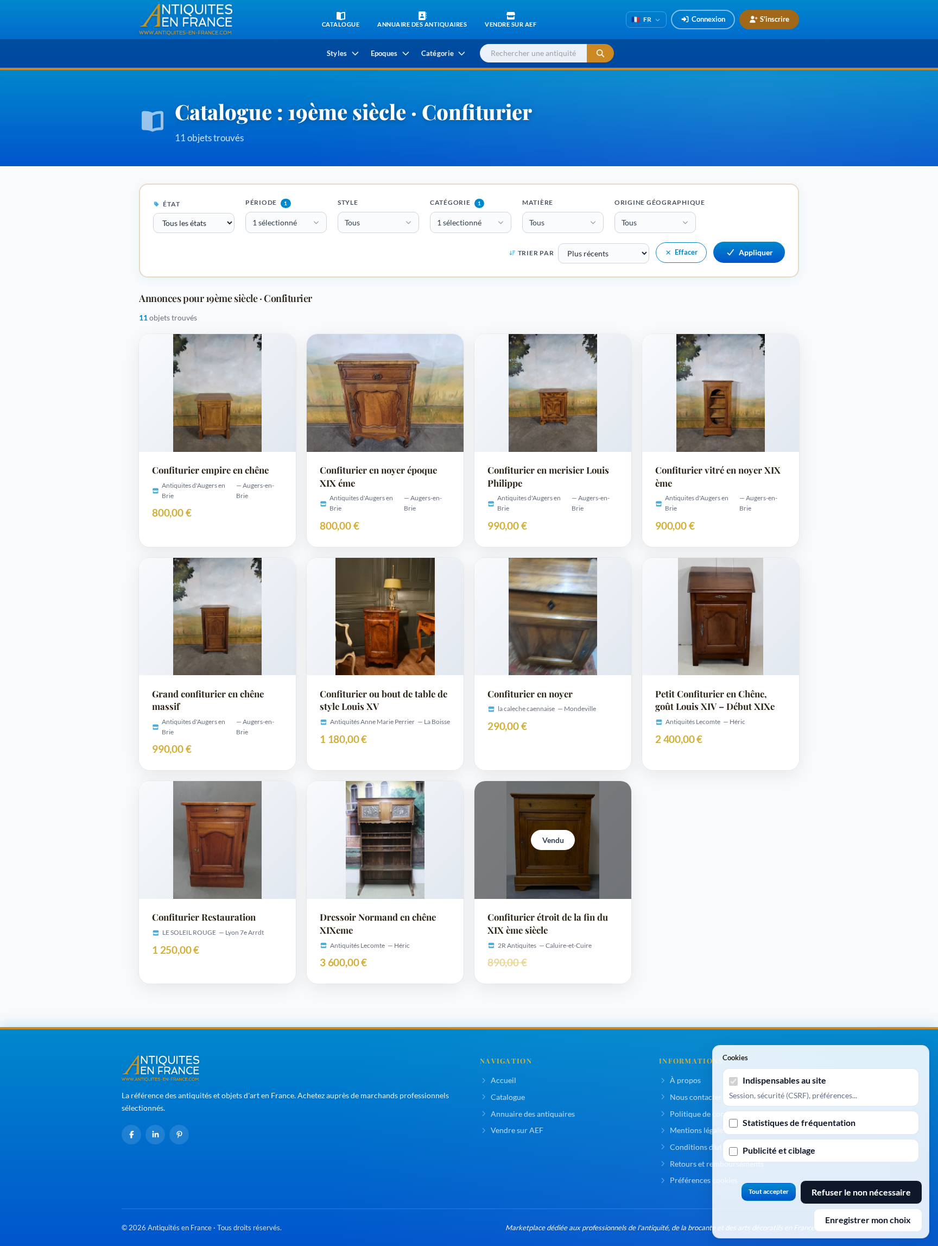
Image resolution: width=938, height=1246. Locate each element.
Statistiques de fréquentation (799, 1122)
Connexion (708, 19)
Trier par (536, 253)
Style (348, 202)
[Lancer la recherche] (600, 53)
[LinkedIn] (155, 1134)
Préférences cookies (704, 1180)
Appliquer (756, 252)
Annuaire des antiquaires (533, 1113)
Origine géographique (659, 202)
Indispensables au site (784, 1080)
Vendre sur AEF (517, 1130)
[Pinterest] (179, 1134)
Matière (537, 202)
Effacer (686, 252)
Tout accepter (769, 1191)
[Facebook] (131, 1134)
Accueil (503, 1080)
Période (266, 202)
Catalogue (508, 1097)
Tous (352, 222)
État (171, 204)
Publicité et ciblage (779, 1150)
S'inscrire (774, 19)
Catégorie (455, 202)
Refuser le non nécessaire (861, 1192)
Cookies (735, 1057)
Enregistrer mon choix (868, 1219)
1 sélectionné (274, 222)
